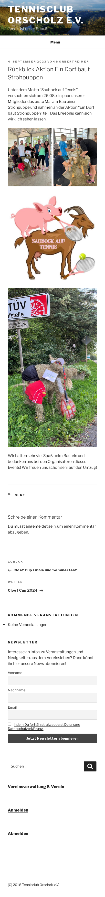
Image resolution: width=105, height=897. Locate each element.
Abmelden (18, 833)
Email (12, 707)
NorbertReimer (72, 61)
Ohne (20, 495)
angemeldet (37, 526)
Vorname (15, 673)
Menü (55, 42)
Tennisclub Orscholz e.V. (46, 15)
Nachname (16, 690)
